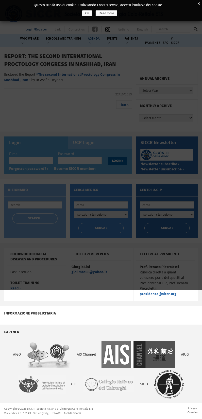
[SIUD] (169, 384)
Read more (106, 13)
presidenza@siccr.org (158, 294)
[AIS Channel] (138, 354)
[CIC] (108, 384)
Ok (87, 13)
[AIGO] (49, 354)
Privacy (192, 408)
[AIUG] (41, 384)
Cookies (192, 412)
